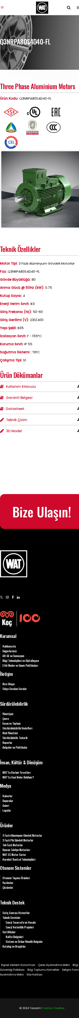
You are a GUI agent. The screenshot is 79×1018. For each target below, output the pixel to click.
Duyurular (7, 801)
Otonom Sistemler (15, 867)
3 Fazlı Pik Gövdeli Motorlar (17, 840)
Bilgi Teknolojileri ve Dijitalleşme (20, 660)
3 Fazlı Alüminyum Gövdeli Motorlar (22, 835)
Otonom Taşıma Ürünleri (16, 878)
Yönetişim (7, 714)
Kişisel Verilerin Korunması (18, 965)
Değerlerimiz (9, 651)
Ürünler (6, 825)
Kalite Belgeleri (14, 937)
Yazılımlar (7, 882)
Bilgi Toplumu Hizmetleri (43, 970)
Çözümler (7, 887)
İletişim (6, 673)
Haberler (7, 796)
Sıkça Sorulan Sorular (14, 689)
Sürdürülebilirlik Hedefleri (17, 728)
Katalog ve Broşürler (14, 946)
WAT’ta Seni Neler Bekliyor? (18, 777)
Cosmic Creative (53, 1008)
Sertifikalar (9, 932)
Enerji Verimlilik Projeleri (20, 927)
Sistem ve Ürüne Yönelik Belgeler (24, 941)
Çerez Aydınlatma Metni (54, 965)
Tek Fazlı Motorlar (12, 845)
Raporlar (7, 742)
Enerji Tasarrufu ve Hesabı (21, 922)
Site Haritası (34, 974)
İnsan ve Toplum (11, 723)
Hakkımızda (9, 646)
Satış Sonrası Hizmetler (16, 913)
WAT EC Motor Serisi (14, 854)
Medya (5, 785)
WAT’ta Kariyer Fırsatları (16, 772)
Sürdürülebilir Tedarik (14, 738)
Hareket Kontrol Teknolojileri (18, 859)
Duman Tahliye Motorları (16, 850)
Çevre (5, 718)
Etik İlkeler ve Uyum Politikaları (20, 665)
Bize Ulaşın (8, 684)
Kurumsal (8, 635)
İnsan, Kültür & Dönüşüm (21, 762)
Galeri (5, 805)
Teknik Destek (12, 902)
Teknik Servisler (11, 917)
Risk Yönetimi (10, 733)
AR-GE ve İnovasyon (13, 656)
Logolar (6, 810)
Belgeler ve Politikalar (14, 747)
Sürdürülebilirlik (14, 703)
